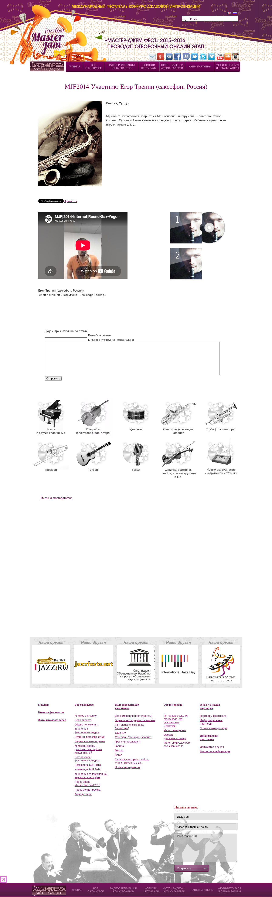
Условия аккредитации (213, 728)
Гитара (119, 750)
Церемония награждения (90, 741)
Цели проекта (83, 720)
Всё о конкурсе (84, 704)
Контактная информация (215, 751)
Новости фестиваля (51, 712)
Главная (43, 704)
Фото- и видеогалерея (52, 720)
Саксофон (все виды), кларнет (133, 737)
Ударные (120, 732)
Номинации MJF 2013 (88, 765)
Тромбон (120, 746)
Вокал (118, 755)
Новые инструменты (127, 767)
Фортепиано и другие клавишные (135, 720)
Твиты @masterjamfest (56, 497)
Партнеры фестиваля (213, 715)
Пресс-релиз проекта (88, 789)
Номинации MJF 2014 (88, 769)
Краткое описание (86, 715)
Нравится (70, 201)
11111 (36, 887)
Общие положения (86, 724)
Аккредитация (83, 794)
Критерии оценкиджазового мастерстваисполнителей (88, 749)
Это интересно (173, 704)
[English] (229, 13)
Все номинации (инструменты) (133, 715)
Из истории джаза (175, 730)
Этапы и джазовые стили (90, 736)
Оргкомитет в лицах (212, 746)
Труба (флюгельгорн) (127, 741)
